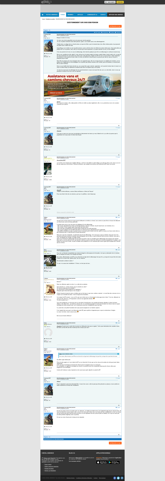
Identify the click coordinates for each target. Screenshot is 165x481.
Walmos (45, 217)
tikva (60, 353)
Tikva (45, 249)
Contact (103, 14)
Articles (80, 14)
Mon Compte (111, 2)
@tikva (58, 381)
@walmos (59, 326)
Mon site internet (49, 267)
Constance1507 (47, 34)
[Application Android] (114, 462)
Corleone (46, 278)
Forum (63, 14)
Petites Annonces (52, 14)
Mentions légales (71, 478)
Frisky (45, 323)
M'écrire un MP (49, 53)
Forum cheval (48, 464)
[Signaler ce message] (115, 125)
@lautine (59, 131)
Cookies (95, 478)
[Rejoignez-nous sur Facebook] (114, 478)
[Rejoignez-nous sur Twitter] (118, 478)
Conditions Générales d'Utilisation (84, 478)
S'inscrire (120, 2)
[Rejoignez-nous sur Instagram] (121, 478)
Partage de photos (49, 468)
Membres (70, 14)
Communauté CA (92, 14)
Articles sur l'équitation (50, 470)
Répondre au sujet (115, 26)
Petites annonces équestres (51, 466)
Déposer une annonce (116, 14)
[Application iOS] (102, 462)
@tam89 (59, 190)
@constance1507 (61, 160)
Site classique (102, 478)
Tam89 (45, 157)
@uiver (58, 101)
